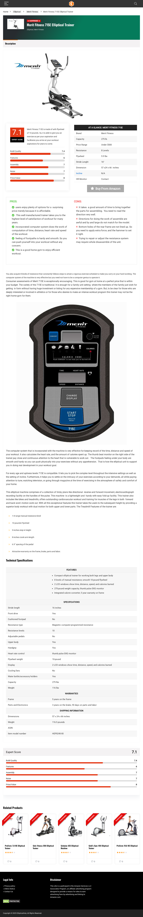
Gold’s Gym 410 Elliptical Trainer (99, 847)
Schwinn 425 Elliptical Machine (69, 847)
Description (10, 43)
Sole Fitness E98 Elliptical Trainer (43, 847)
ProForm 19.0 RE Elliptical (127, 845)
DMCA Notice (9, 889)
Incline (79, 173)
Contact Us (8, 892)
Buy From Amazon (108, 188)
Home (5, 12)
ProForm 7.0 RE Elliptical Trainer (15, 847)
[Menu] (6, 3)
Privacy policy (9, 886)
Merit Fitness (32, 12)
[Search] (135, 3)
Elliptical (17, 12)
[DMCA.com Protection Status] (11, 901)
